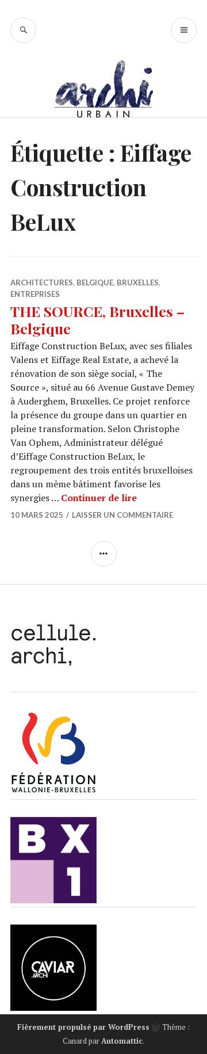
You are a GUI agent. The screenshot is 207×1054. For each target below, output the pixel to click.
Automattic (122, 1041)
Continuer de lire (99, 497)
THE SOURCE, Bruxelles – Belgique (97, 319)
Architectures (41, 282)
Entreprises (35, 294)
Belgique (94, 282)
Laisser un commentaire (122, 515)
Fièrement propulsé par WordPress (83, 1027)
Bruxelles (138, 282)
